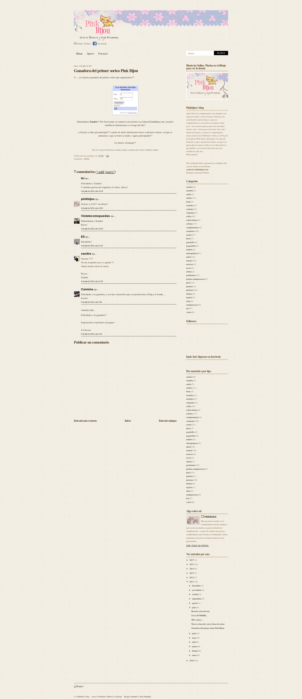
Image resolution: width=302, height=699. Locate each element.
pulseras (189, 290)
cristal (188, 234)
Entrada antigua (167, 421)
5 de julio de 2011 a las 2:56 (91, 302)
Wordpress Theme (105, 696)
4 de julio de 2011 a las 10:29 (92, 229)
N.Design (118, 696)
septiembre (197, 598)
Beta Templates (145, 696)
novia (188, 268)
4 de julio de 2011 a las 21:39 (92, 281)
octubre (195, 594)
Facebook (102, 43)
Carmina (87, 289)
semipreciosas (192, 304)
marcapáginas (192, 253)
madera (189, 249)
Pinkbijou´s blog (83, 696)
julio (194, 607)
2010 (192, 660)
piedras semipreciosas (195, 279)
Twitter (87, 43)
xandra (86, 253)
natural (189, 260)
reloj (188, 301)
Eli (83, 236)
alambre (189, 190)
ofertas (189, 271)
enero (194, 655)
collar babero (191, 220)
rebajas (189, 293)
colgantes (190, 212)
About (90, 53)
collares (189, 223)
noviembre (197, 590)
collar (188, 216)
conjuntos (190, 231)
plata (188, 282)
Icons (94, 696)
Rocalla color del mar (200, 611)
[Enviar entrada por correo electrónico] (106, 156)
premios (189, 286)
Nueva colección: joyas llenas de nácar (207, 624)
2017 (192, 560)
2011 (192, 581)
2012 (192, 577)
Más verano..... (197, 619)
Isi (82, 178)
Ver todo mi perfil (197, 546)
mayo (194, 637)
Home (79, 53)
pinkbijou (88, 199)
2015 (192, 564)
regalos (189, 297)
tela (187, 308)
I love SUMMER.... (199, 615)
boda (188, 201)
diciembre (196, 585)
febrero (195, 650)
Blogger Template (130, 696)
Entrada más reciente (85, 421)
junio (194, 633)
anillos (189, 198)
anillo (188, 194)
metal (188, 256)
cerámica (190, 209)
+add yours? (106, 172)
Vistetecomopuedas (95, 216)
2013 (192, 573)
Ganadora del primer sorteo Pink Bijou (106, 70)
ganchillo (190, 242)
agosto (195, 603)
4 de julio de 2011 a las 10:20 (92, 208)
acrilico (189, 187)
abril (194, 642)
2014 (192, 568)
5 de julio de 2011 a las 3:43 (91, 334)
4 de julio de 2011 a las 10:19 (92, 191)
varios (86, 159)
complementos (192, 227)
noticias (189, 264)
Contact (103, 53)
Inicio (128, 421)
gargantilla (191, 245)
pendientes (191, 275)
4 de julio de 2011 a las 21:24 (92, 246)
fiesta (188, 238)
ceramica (190, 205)
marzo (195, 646)
